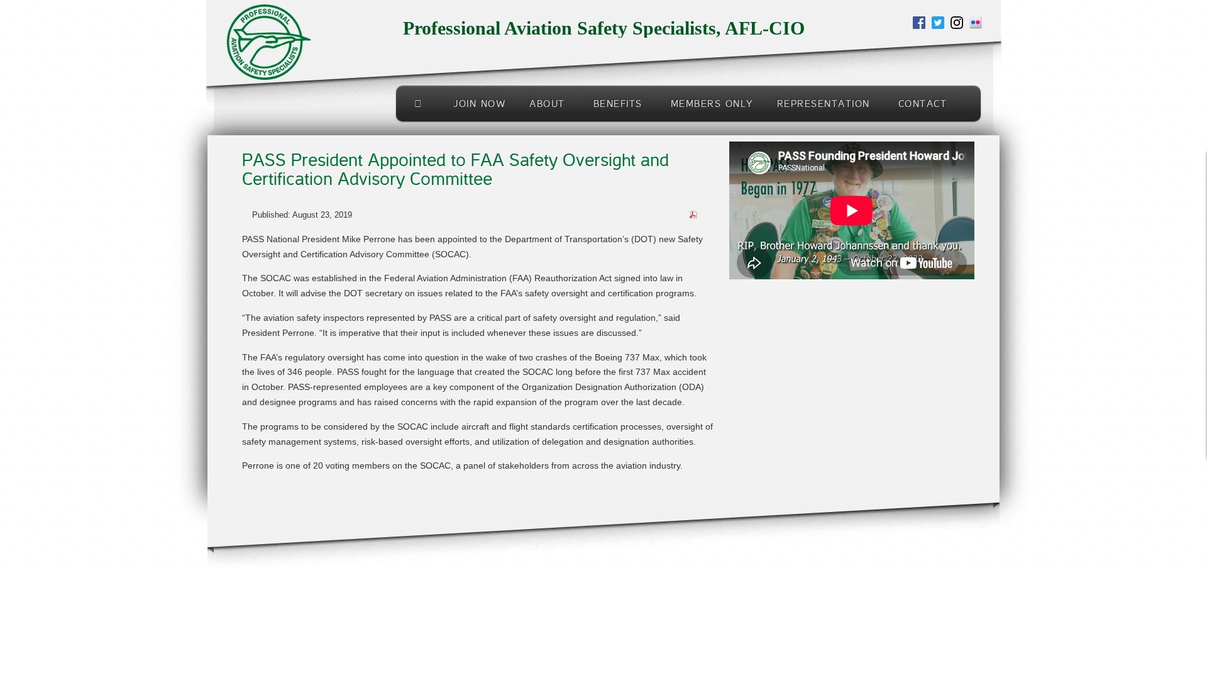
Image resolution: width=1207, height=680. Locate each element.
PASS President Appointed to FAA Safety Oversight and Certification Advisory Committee (460, 170)
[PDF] (693, 214)
